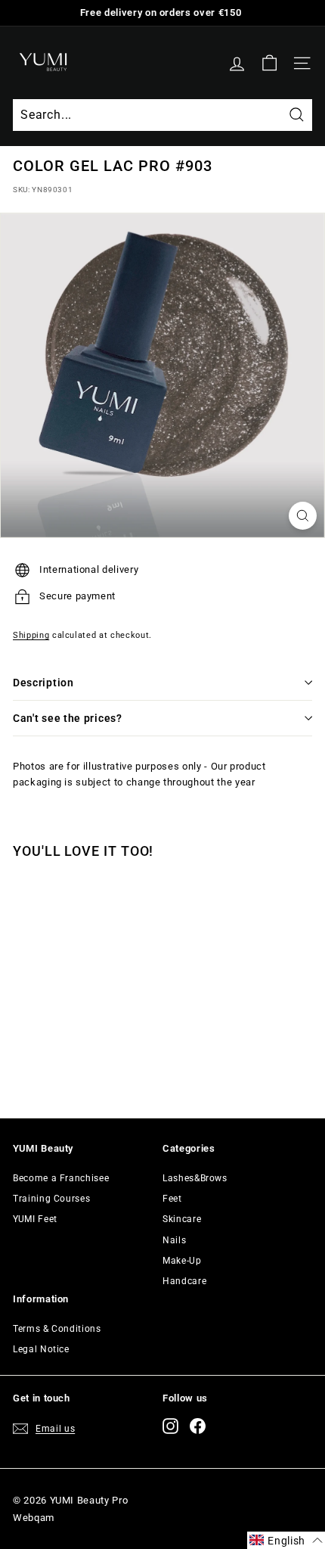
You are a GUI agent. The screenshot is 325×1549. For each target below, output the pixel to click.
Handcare (184, 1281)
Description (43, 683)
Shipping (31, 635)
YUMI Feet (35, 1219)
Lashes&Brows (195, 1178)
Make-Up (182, 1260)
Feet (172, 1198)
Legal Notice (41, 1349)
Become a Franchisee (61, 1178)
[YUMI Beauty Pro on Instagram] (170, 1426)
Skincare (181, 1219)
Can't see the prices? (67, 718)
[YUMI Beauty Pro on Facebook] (198, 1426)
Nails (174, 1240)
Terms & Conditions (57, 1328)
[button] (286, 1540)
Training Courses (51, 1198)
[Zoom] (303, 516)
